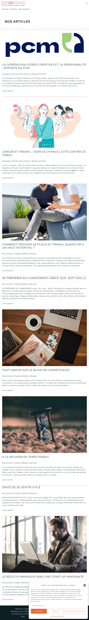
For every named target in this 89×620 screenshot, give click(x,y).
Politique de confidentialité (23, 611)
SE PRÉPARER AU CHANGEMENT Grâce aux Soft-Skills (44, 278)
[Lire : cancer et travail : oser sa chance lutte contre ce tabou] (44, 122)
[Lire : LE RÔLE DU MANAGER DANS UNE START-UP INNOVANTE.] (44, 544)
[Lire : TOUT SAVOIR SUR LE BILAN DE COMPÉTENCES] (44, 338)
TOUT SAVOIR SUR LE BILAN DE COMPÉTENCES (36, 370)
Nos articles (24, 74)
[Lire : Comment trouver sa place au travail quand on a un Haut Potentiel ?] (44, 212)
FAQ (23, 616)
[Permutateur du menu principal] (86, 3)
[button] (85, 585)
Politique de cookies (57, 616)
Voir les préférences (75, 611)
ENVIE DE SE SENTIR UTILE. (21, 487)
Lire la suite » (8, 91)
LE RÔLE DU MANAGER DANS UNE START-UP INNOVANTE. (43, 576)
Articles (15, 74)
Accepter (39, 611)
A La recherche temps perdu (25, 456)
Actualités (6, 74)
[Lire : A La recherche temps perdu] (44, 424)
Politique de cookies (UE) (23, 614)
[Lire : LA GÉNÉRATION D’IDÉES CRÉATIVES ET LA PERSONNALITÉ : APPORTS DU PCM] (44, 45)
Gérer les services (38, 605)
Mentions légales (22, 609)
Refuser (55, 611)
